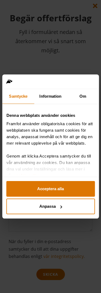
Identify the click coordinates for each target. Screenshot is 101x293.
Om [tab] (82, 96)
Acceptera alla (50, 188)
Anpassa (47, 206)
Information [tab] (50, 96)
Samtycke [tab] (18, 96)
